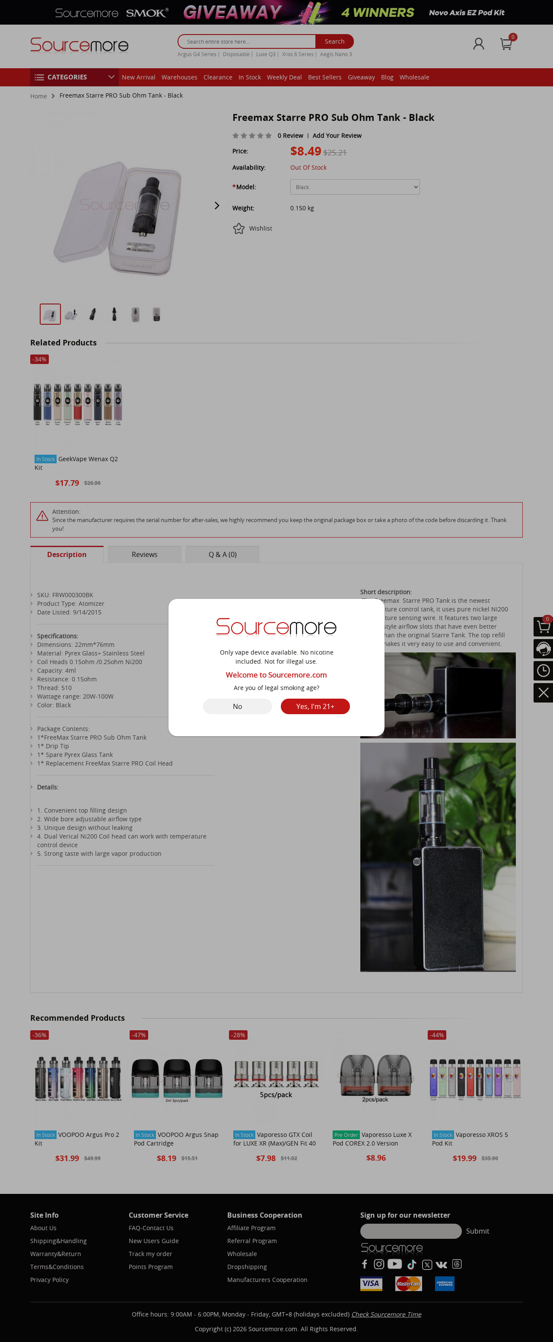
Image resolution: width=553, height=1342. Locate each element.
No (237, 706)
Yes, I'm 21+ (315, 706)
